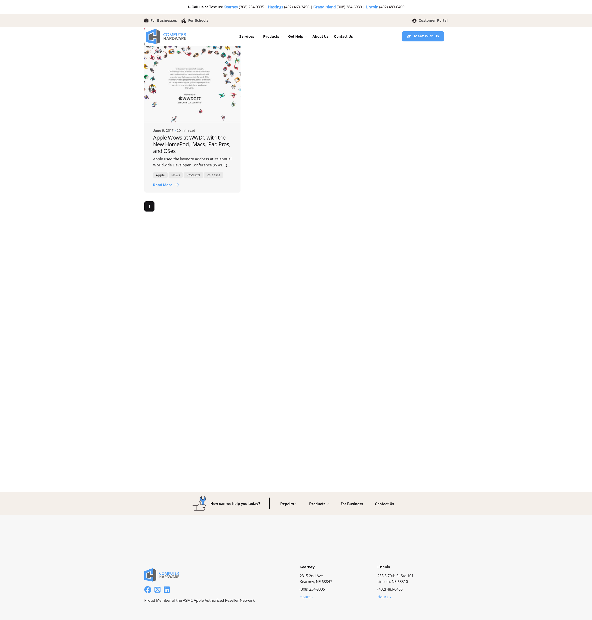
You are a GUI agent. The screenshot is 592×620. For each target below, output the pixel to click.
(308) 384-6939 (349, 6)
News (175, 175)
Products (193, 175)
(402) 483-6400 (391, 6)
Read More (163, 185)
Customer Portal (433, 20)
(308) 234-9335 (251, 6)
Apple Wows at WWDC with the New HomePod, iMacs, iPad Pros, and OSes (191, 144)
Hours (305, 596)
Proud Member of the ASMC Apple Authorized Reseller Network (199, 600)
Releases (213, 175)
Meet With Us (426, 36)
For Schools (197, 20)
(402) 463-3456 (296, 6)
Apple (160, 175)
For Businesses (163, 20)
